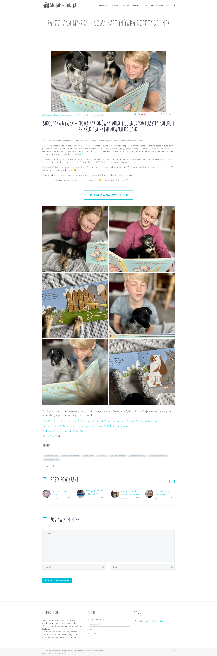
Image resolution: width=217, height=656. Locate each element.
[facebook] (171, 651)
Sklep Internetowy (97, 619)
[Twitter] (139, 114)
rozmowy (125, 5)
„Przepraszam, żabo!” (51, 426)
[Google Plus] (142, 114)
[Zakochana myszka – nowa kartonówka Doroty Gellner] (75, 239)
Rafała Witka (78, 431)
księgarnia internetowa (137, 456)
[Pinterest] (145, 114)
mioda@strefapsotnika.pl (153, 621)
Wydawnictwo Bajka (51, 460)
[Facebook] (135, 114)
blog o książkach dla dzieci (70, 456)
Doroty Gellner (150, 421)
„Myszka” (139, 421)
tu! (81, 154)
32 (104, 497)
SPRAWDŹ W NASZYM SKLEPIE (109, 195)
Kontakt (93, 633)
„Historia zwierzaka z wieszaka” (63, 421)
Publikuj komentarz (57, 580)
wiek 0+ (77, 115)
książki (115, 5)
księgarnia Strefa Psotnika (158, 456)
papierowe (67, 115)
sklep (145, 5)
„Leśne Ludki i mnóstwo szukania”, (83, 426)
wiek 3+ (86, 115)
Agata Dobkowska (51, 456)
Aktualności (95, 624)
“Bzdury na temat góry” (115, 421)
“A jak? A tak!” (104, 426)
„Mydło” (64, 426)
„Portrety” (130, 421)
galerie (136, 5)
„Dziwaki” (46, 436)
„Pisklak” (46, 421)
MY (168, 5)
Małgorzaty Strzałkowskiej (121, 426)
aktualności (103, 5)
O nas (92, 629)
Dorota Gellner (88, 456)
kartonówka (102, 456)
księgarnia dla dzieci (118, 456)
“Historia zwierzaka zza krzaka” (91, 421)
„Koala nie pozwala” (63, 431)
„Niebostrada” (48, 431)
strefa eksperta (157, 5)
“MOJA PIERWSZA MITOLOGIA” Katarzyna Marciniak (95, 494)
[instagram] (174, 651)
